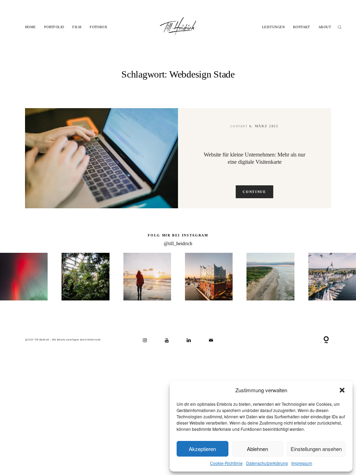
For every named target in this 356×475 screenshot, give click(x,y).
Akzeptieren (202, 448)
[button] (342, 390)
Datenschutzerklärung (267, 463)
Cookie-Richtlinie (226, 463)
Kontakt (301, 27)
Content (239, 126)
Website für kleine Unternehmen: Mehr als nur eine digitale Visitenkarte (254, 158)
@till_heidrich (178, 243)
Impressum (301, 463)
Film (76, 27)
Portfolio (54, 27)
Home (30, 27)
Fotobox (98, 27)
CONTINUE (254, 192)
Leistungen (273, 27)
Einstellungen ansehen (316, 448)
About (324, 27)
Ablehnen (257, 448)
